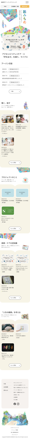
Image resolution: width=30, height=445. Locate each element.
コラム (3, 339)
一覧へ (12, 91)
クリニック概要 (14, 430)
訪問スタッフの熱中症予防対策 (10, 72)
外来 (5, 384)
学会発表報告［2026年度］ (8, 200)
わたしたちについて (18, 382)
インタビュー (4, 133)
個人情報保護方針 (14, 432)
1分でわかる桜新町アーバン (19, 385)
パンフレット (4, 291)
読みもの (6, 390)
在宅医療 (6, 387)
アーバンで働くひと (18, 390)
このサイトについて (14, 427)
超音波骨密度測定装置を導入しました (12, 78)
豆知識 (3, 271)
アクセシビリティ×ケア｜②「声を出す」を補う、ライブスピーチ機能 (7, 268)
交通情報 (15, 397)
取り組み (4, 56)
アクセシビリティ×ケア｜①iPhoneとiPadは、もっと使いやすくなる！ (22, 268)
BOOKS (17, 337)
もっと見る (13, 162)
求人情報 (15, 399)
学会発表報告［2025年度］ (22, 200)
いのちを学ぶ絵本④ (21, 336)
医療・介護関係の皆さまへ (19, 392)
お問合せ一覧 (16, 394)
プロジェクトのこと (9, 33)
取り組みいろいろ (13, 69)
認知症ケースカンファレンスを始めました (13, 85)
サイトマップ (14, 434)
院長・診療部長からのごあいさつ (21, 387)
